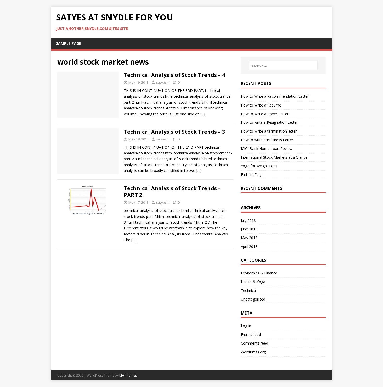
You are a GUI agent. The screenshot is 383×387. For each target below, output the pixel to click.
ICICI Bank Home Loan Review (266, 148)
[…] (202, 113)
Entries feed (251, 334)
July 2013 (248, 220)
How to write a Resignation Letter (269, 122)
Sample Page (68, 43)
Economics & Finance (259, 273)
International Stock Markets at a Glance (274, 157)
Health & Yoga (253, 281)
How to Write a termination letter (269, 131)
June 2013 (249, 229)
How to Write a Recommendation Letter (275, 96)
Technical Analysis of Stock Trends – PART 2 (172, 191)
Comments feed (254, 343)
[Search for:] (283, 65)
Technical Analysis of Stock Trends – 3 (174, 131)
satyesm (163, 82)
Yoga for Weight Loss (259, 165)
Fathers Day (251, 174)
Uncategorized (253, 299)
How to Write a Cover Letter (264, 113)
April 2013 (249, 246)
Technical (249, 290)
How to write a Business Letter (267, 139)
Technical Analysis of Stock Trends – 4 (174, 74)
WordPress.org (253, 351)
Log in (246, 325)
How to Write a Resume (261, 105)
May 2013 (249, 237)
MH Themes (128, 375)
